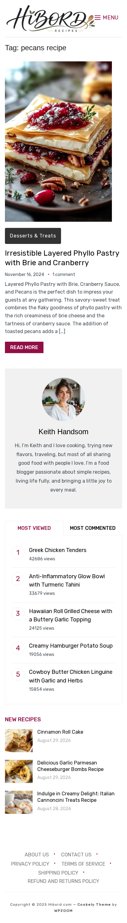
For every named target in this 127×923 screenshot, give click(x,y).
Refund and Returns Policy (63, 881)
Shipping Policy (58, 873)
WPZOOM (63, 911)
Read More (24, 347)
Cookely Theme (94, 904)
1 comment (63, 274)
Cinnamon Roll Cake (60, 732)
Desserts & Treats (33, 236)
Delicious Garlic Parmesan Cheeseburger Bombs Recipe (70, 766)
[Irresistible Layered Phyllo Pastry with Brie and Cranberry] (58, 65)
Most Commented (93, 528)
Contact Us (76, 854)
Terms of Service (83, 864)
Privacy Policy (30, 864)
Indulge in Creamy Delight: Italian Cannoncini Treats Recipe (76, 797)
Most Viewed (34, 528)
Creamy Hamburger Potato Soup (71, 645)
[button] (106, 17)
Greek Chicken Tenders (57, 550)
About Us (37, 854)
